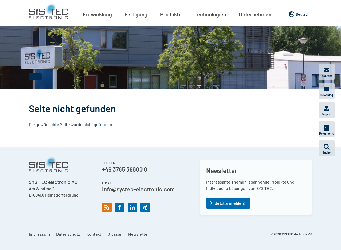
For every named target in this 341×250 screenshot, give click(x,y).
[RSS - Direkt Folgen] (107, 207)
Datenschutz (68, 233)
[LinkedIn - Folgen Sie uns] (132, 207)
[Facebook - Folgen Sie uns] (119, 207)
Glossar (115, 233)
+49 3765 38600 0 (124, 169)
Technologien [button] (210, 14)
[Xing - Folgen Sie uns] (145, 207)
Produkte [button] (171, 14)
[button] (327, 148)
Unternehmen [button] (255, 14)
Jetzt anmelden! (230, 203)
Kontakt (93, 233)
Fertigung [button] (136, 14)
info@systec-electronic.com (138, 189)
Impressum (39, 233)
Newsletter (138, 233)
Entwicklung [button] (97, 14)
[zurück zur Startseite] (48, 11)
